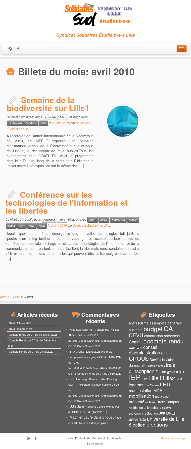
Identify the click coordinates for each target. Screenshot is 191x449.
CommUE (137, 342)
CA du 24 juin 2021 (20, 323)
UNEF (171, 413)
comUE (135, 347)
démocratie (137, 365)
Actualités (50, 117)
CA (168, 328)
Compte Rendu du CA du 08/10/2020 (31, 351)
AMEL (92, 220)
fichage (133, 220)
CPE (164, 353)
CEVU (136, 335)
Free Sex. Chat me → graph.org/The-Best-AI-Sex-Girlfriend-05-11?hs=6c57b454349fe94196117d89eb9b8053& (95, 334)
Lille (144, 379)
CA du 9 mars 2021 (20, 329)
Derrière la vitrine (162, 359)
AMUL (104, 220)
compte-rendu (165, 341)
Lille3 (179, 379)
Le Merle (31, 123)
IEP (135, 377)
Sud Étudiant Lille (80, 438)
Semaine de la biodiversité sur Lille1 (48, 104)
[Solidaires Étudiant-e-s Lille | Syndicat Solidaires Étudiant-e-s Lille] (95, 14)
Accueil (5, 296)
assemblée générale (165, 322)
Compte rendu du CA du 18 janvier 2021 (33, 334)
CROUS (139, 358)
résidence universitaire (145, 407)
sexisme (167, 408)
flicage (11, 226)
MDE (32, 226)
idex (180, 371)
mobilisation (141, 395)
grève (171, 371)
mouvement (163, 396)
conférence (118, 220)
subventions (136, 413)
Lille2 (169, 378)
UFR (162, 413)
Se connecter (95, 443)
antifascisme (138, 322)
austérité (136, 329)
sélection (151, 413)
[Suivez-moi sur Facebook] (20, 49)
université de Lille (165, 418)
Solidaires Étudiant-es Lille (91, 225)
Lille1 (43, 123)
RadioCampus (167, 401)
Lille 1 (63, 117)
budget (153, 328)
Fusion (160, 371)
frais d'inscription (152, 368)
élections (157, 424)
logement (137, 385)
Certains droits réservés (107, 438)
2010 (19, 296)
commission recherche (162, 335)
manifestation (140, 390)
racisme (150, 402)
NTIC (42, 226)
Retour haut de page (173, 438)
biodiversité (15, 123)
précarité (136, 402)
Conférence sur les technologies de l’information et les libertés (66, 202)
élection (137, 424)
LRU (165, 384)
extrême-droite (156, 366)
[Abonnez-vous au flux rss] (12, 49)
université (137, 419)
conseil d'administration (144, 350)
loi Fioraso (153, 385)
